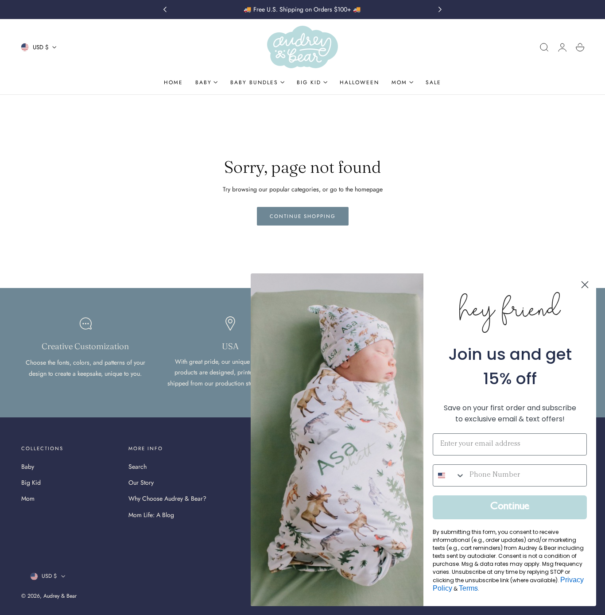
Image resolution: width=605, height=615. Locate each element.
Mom (28, 498)
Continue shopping (303, 216)
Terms (468, 588)
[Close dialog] (585, 284)
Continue (509, 507)
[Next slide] (440, 9)
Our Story (141, 482)
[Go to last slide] (164, 9)
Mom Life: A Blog (151, 514)
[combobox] (449, 475)
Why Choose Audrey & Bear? (167, 498)
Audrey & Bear (60, 596)
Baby (27, 466)
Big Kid (31, 482)
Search (137, 466)
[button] (544, 47)
